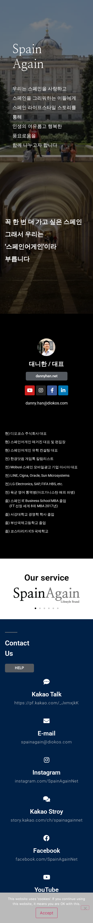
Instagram (46, 772)
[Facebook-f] (52, 390)
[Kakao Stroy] (46, 799)
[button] (35, 608)
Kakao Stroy (46, 811)
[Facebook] (46, 838)
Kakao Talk (47, 694)
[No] (85, 907)
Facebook (46, 850)
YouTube (46, 889)
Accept (46, 912)
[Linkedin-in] (63, 390)
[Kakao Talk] (46, 682)
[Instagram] (41, 390)
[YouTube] (46, 877)
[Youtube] (30, 390)
